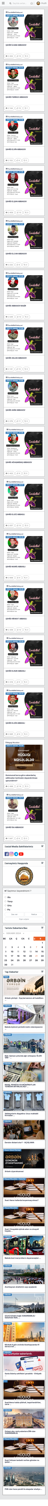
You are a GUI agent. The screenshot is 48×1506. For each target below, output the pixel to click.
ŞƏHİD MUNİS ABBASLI (15, 566)
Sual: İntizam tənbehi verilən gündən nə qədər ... (22, 1461)
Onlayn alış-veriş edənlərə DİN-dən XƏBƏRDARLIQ (20, 1432)
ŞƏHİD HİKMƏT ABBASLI (16, 619)
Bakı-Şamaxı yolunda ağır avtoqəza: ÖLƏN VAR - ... (23, 1057)
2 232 (10, 265)
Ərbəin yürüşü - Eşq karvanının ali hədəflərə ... (24, 999)
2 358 (10, 630)
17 (12, 956)
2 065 (10, 734)
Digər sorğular (24, 919)
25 (18, 960)
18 (18, 956)
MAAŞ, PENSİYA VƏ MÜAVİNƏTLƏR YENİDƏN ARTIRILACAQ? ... (20, 1086)
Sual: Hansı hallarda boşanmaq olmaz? (22, 1200)
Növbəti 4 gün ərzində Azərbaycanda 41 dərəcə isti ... (22, 1346)
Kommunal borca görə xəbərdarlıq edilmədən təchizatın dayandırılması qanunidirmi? (21, 778)
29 (42, 960)
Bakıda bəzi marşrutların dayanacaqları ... (23, 1258)
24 (12, 960)
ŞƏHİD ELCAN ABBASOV (16, 253)
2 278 (10, 421)
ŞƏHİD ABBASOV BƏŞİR (16, 306)
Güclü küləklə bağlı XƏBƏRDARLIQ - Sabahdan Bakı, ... (20, 1317)
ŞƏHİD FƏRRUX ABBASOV (17, 97)
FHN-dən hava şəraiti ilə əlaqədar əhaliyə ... (23, 1489)
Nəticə (34, 914)
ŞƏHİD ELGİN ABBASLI (15, 723)
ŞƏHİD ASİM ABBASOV (15, 410)
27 (30, 960)
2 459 (10, 212)
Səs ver (14, 914)
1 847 (10, 838)
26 (24, 960)
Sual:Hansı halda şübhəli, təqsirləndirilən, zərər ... (23, 1403)
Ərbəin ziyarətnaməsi (14, 1171)
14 (36, 951)
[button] (39, 3)
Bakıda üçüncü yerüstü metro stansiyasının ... (24, 1028)
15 (42, 951)
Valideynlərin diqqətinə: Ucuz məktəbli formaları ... (21, 1114)
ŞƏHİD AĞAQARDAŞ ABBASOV (19, 462)
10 (12, 951)
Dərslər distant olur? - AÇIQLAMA (19, 1142)
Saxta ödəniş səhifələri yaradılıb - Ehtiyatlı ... (23, 1374)
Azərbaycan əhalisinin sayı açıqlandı (21, 1287)
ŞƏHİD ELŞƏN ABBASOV (16, 201)
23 (5, 960)
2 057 (10, 525)
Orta (9, 905)
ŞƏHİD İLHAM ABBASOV (16, 45)
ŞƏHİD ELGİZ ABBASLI (15, 514)
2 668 (10, 578)
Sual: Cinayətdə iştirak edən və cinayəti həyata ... (22, 1230)
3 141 (10, 369)
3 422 (10, 473)
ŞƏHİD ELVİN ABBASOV (16, 149)
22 (42, 956)
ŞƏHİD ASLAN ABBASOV (16, 358)
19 (24, 956)
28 (36, 960)
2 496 (10, 786)
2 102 (10, 160)
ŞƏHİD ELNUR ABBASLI (15, 671)
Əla (8, 897)
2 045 (10, 317)
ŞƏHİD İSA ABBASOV (15, 827)
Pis (8, 909)
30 (5, 964)
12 (24, 951)
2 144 (10, 108)
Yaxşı (10, 901)
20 (30, 956)
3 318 (10, 682)
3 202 (10, 56)
